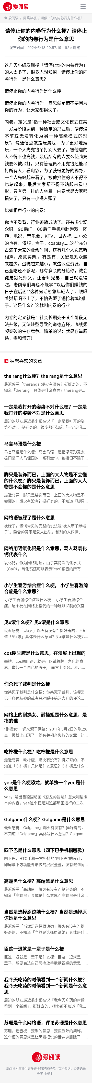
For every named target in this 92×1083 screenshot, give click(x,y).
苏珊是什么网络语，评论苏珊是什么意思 (45, 1022)
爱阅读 (13, 18)
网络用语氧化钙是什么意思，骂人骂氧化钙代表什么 (45, 551)
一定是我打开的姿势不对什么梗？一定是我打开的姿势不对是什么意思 (45, 410)
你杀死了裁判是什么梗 (27, 684)
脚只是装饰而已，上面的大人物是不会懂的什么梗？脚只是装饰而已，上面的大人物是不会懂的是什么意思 (45, 481)
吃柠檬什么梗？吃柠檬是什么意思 (38, 751)
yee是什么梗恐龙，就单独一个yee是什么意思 (44, 785)
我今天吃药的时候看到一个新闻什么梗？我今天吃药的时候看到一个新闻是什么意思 (45, 986)
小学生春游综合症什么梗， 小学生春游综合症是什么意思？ (46, 588)
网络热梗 (30, 18)
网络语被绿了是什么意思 (29, 517)
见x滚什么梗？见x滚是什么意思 (36, 622)
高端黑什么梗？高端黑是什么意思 (38, 881)
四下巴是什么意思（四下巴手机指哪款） (45, 850)
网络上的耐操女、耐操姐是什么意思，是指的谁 (45, 718)
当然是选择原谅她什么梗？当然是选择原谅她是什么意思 (45, 915)
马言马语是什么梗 (22, 443)
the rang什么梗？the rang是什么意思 (43, 376)
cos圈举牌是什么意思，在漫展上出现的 (45, 653)
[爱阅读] (15, 6)
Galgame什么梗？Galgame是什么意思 (44, 819)
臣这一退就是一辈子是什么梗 (34, 949)
